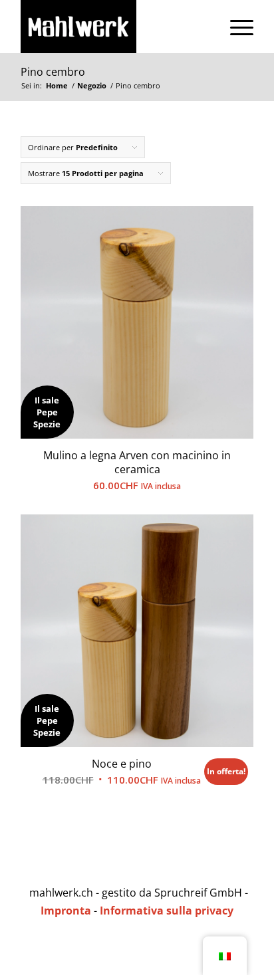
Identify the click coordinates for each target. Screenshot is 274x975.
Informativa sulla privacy (166, 910)
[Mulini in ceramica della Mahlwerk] (114, 26)
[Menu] (235, 26)
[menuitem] (235, 26)
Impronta (66, 910)
